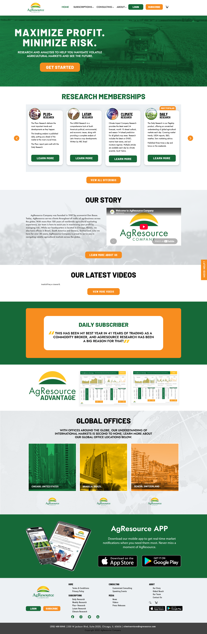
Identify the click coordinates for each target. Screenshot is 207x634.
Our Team (157, 594)
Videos (115, 602)
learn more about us (103, 255)
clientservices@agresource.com (140, 626)
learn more (45, 158)
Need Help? (204, 269)
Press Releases (119, 605)
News (115, 599)
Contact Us (157, 597)
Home (71, 584)
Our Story (157, 588)
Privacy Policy (78, 591)
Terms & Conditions (80, 588)
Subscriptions (75, 595)
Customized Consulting (122, 588)
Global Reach (158, 591)
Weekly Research (79, 602)
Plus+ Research (78, 605)
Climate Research (79, 611)
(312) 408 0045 (57, 626)
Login (136, 7)
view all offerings (103, 180)
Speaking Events (120, 591)
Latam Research (79, 608)
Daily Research (78, 599)
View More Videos (103, 291)
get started (60, 67)
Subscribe (154, 7)
